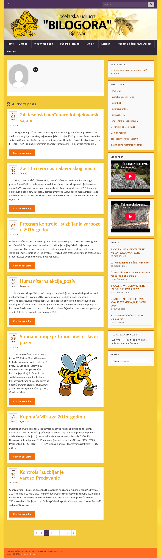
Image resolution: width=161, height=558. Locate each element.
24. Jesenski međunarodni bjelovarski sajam (60, 117)
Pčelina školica (118, 114)
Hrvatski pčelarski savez (122, 96)
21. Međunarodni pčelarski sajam (130, 262)
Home (10, 43)
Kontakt (11, 51)
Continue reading (22, 153)
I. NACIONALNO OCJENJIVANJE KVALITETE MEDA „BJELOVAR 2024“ (129, 302)
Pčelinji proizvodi (70, 43)
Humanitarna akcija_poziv (47, 281)
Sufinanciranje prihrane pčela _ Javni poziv (59, 339)
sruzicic (15, 125)
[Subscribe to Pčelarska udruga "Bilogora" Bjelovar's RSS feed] (8, 3)
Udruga (23, 43)
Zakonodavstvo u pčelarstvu (125, 138)
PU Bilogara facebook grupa (124, 120)
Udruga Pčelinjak (119, 132)
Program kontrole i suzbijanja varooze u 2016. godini (60, 226)
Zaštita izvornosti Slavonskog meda (57, 168)
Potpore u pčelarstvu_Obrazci (134, 43)
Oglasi (91, 43)
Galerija (106, 43)
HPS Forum (116, 90)
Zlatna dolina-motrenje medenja (126, 144)
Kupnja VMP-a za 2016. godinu (52, 416)
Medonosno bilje (44, 43)
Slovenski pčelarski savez (123, 126)
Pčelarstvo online (119, 108)
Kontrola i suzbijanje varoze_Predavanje (42, 475)
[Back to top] (154, 551)
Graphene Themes (28, 554)
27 (68, 533)
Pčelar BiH (116, 102)
